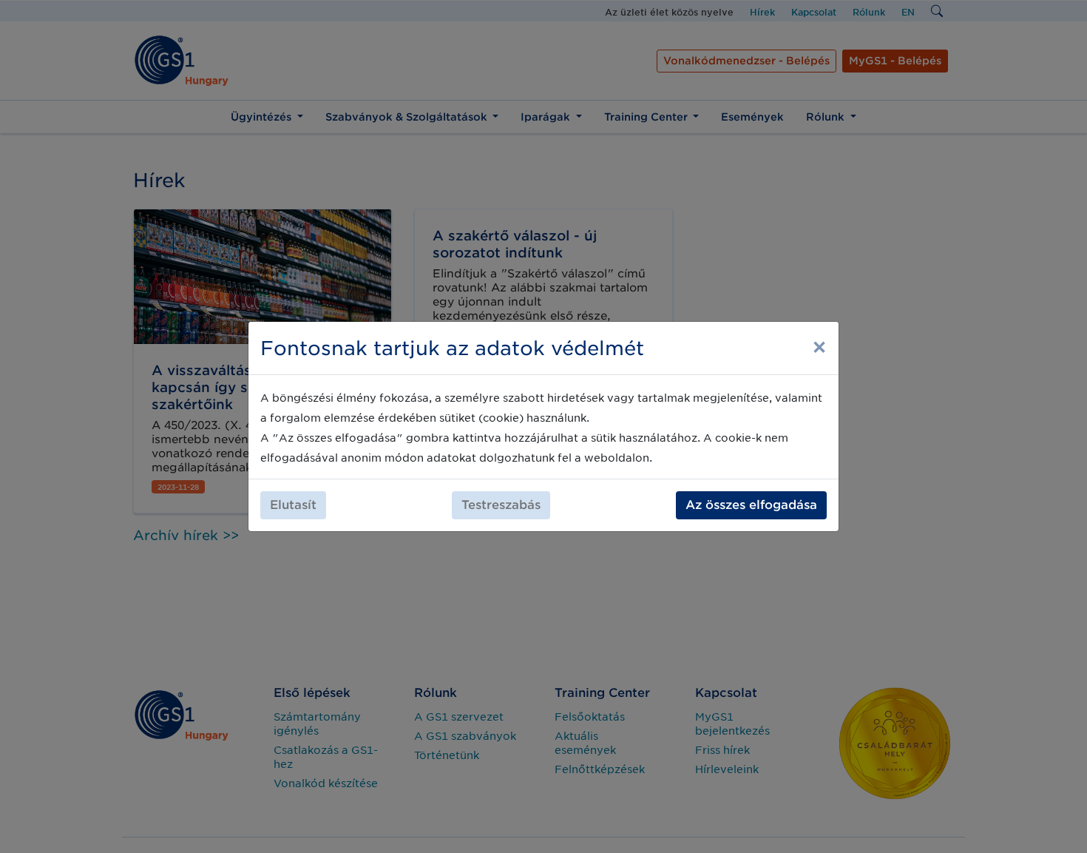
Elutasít (293, 505)
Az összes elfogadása (751, 505)
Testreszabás (501, 505)
